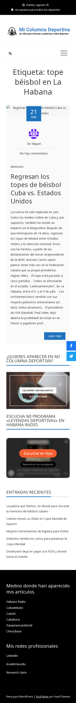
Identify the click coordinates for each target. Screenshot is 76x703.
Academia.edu (16, 664)
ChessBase (14, 631)
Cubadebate (14, 608)
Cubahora (13, 619)
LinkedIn (12, 656)
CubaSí (11, 614)
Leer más (54, 336)
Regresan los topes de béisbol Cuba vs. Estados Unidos (36, 188)
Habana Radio (16, 602)
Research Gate (16, 672)
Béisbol (18, 167)
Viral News (42, 696)
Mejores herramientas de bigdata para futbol (37, 531)
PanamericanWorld (19, 625)
